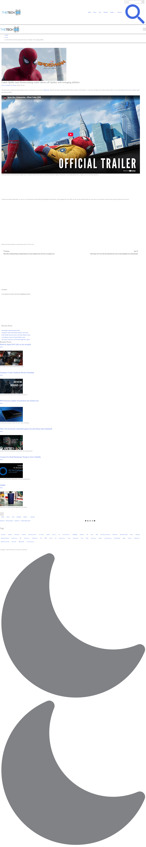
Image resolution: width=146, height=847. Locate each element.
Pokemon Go (35, 538)
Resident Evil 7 (62, 538)
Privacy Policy (9, 520)
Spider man (46, 90)
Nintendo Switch (5, 538)
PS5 (56, 538)
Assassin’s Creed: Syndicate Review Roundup (17, 373)
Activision (3, 534)
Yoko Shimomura (30, 541)
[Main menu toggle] (144, 29)
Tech (100, 12)
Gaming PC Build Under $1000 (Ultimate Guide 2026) (15, 332)
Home (89, 12)
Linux (92, 534)
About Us (2, 520)
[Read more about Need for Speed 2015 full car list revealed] (11, 358)
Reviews (119, 12)
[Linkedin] (88, 520)
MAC (97, 534)
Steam (82, 538)
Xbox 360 (14, 541)
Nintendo (138, 534)
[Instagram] (90, 520)
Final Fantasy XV (66, 534)
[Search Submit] (143, 2)
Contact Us (17, 520)
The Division (93, 538)
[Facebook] (92, 520)
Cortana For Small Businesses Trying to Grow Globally (20, 457)
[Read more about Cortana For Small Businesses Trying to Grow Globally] (11, 470)
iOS (87, 534)
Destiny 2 (54, 534)
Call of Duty (41, 534)
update (124, 538)
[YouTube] (94, 520)
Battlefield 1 (17, 534)
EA (59, 534)
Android (10, 534)
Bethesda (24, 534)
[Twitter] (85, 520)
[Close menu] (2, 514)
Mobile (131, 534)
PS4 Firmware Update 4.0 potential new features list (19, 401)
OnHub (2, 485)
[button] (114, 12)
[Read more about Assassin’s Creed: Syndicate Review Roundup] (11, 386)
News (94, 12)
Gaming (75, 534)
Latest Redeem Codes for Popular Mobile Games (13, 337)
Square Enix (75, 538)
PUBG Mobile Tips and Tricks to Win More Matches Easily (16, 335)
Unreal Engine (117, 538)
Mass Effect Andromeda (105, 534)
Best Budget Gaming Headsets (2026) (11, 330)
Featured (105, 12)
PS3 (41, 538)
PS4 (46, 538)
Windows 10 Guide (5, 541)
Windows (130, 538)
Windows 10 (137, 538)
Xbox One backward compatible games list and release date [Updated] (26, 429)
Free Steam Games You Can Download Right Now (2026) (16, 339)
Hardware (82, 534)
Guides (112, 12)
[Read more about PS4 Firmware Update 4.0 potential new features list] (11, 414)
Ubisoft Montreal (107, 538)
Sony (69, 538)
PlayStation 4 (27, 538)
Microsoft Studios (124, 534)
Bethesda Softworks (32, 534)
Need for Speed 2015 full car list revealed (15, 344)
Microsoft (115, 534)
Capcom (48, 534)
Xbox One (21, 541)
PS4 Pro (51, 538)
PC (20, 538)
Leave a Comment (6, 85)
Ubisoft (100, 538)
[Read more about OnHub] (11, 498)
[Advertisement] (70, 187)
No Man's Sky (14, 538)
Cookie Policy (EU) (25, 520)
